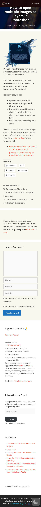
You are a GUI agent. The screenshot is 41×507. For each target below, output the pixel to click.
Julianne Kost (18, 138)
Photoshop (22, 189)
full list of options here (22, 381)
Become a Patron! (12, 335)
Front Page (11, 449)
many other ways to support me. (23, 503)
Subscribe (11, 419)
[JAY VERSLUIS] (6, 3)
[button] (36, 502)
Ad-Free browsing (14, 345)
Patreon (22, 366)
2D (19, 185)
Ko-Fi (30, 366)
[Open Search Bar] (25, 3)
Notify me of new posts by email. (20, 306)
